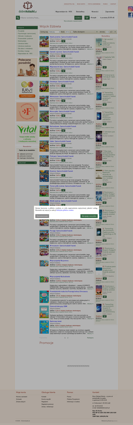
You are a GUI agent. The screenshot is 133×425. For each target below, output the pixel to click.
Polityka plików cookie (64, 210)
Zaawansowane (42, 216)
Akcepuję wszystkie (89, 216)
